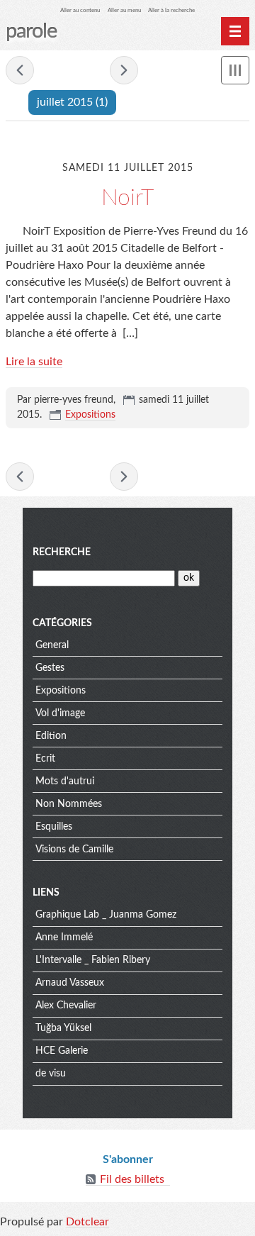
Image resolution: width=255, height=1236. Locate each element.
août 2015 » (124, 70)
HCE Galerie (61, 1051)
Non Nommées (68, 804)
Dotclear (87, 1221)
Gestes (49, 668)
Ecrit (45, 759)
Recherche (62, 552)
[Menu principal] (235, 31)
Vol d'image (60, 713)
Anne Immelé (64, 937)
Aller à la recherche (171, 10)
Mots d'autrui (64, 781)
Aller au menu (124, 10)
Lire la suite (34, 361)
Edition (51, 736)
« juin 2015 (20, 70)
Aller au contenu (80, 10)
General (52, 645)
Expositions (90, 415)
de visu (50, 1074)
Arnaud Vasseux (69, 983)
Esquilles (53, 827)
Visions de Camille (74, 849)
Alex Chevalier (65, 1005)
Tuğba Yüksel (63, 1028)
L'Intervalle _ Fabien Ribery (92, 960)
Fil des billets (132, 1179)
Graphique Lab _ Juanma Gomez (105, 915)
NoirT (127, 197)
